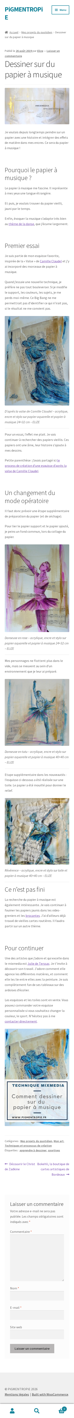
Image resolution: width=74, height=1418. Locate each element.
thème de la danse (21, 224)
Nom (14, 1288)
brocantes (32, 916)
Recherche (37, 1411)
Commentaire (21, 1232)
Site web (16, 1327)
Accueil (13, 32)
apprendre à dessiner (33, 1150)
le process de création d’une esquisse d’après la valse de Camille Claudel (36, 465)
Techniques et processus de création (28, 1145)
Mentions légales (17, 1394)
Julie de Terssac (39, 963)
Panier (57, 1407)
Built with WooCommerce (50, 1394)
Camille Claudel (51, 261)
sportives (54, 1150)
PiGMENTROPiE (24, 13)
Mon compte (12, 1411)
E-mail (16, 1307)
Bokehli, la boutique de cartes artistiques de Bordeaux (53, 1169)
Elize (40, 51)
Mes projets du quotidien (36, 32)
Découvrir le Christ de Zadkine (20, 1166)
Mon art (59, 1141)
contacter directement (21, 1021)
